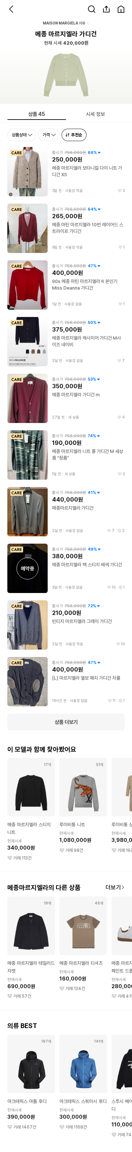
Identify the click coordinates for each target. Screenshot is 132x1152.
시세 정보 (95, 114)
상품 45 (36, 114)
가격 (46, 134)
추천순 (76, 134)
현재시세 (14, 841)
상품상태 (19, 134)
